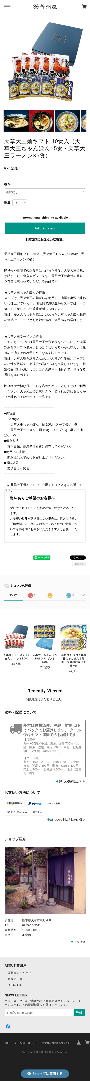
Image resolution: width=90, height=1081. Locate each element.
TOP (7, 1043)
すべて (13, 595)
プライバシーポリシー (25, 1043)
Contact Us (15, 985)
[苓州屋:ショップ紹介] (45, 880)
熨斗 (7, 184)
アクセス (80, 942)
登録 (79, 1012)
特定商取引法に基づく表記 (56, 1043)
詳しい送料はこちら (72, 781)
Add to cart (45, 228)
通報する (79, 564)
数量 (7, 202)
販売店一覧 (15, 979)
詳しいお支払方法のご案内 (68, 819)
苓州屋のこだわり (19, 973)
